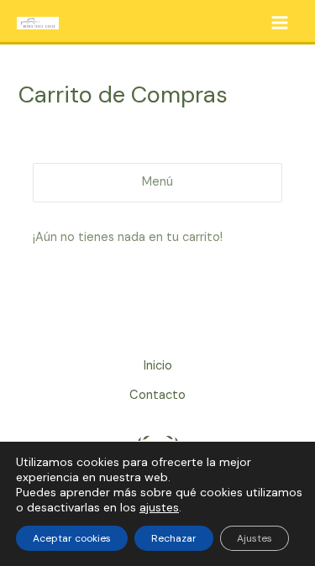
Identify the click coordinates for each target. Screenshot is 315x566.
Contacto (157, 395)
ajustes (159, 507)
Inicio (158, 366)
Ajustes (254, 538)
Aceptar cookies (72, 538)
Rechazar (174, 538)
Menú (157, 182)
